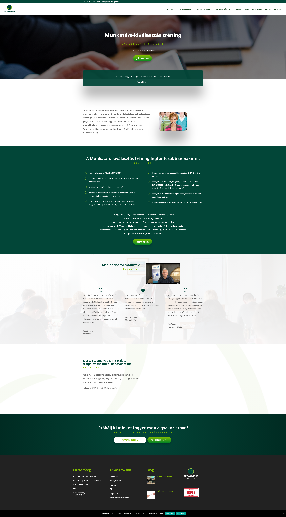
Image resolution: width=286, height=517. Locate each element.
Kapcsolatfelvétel (159, 439)
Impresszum (115, 493)
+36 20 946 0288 (89, 2)
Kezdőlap (170, 9)
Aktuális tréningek (223, 9)
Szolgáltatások (203, 9)
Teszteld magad (184, 9)
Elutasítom (180, 513)
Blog (247, 9)
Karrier (268, 9)
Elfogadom (169, 513)
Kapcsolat (278, 9)
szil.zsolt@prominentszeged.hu (87, 480)
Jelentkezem (142, 58)
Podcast (238, 9)
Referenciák (257, 9)
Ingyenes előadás (130, 439)
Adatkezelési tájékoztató (120, 498)
